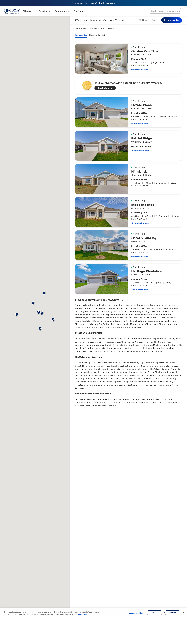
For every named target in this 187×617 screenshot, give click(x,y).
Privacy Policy (83, 614)
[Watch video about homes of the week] (85, 84)
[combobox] (165, 11)
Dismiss (172, 613)
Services (78, 11)
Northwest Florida (96, 28)
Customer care (62, 11)
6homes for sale (139, 69)
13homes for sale (140, 223)
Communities (81, 35)
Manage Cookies (136, 613)
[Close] (183, 612)
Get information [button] (171, 20)
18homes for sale (140, 150)
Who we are (29, 11)
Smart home (45, 11)
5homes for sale (139, 123)
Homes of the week (97, 35)
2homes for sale (139, 289)
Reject (154, 613)
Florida (84, 28)
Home (77, 28)
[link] (128, 85)
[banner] (93, 3)
